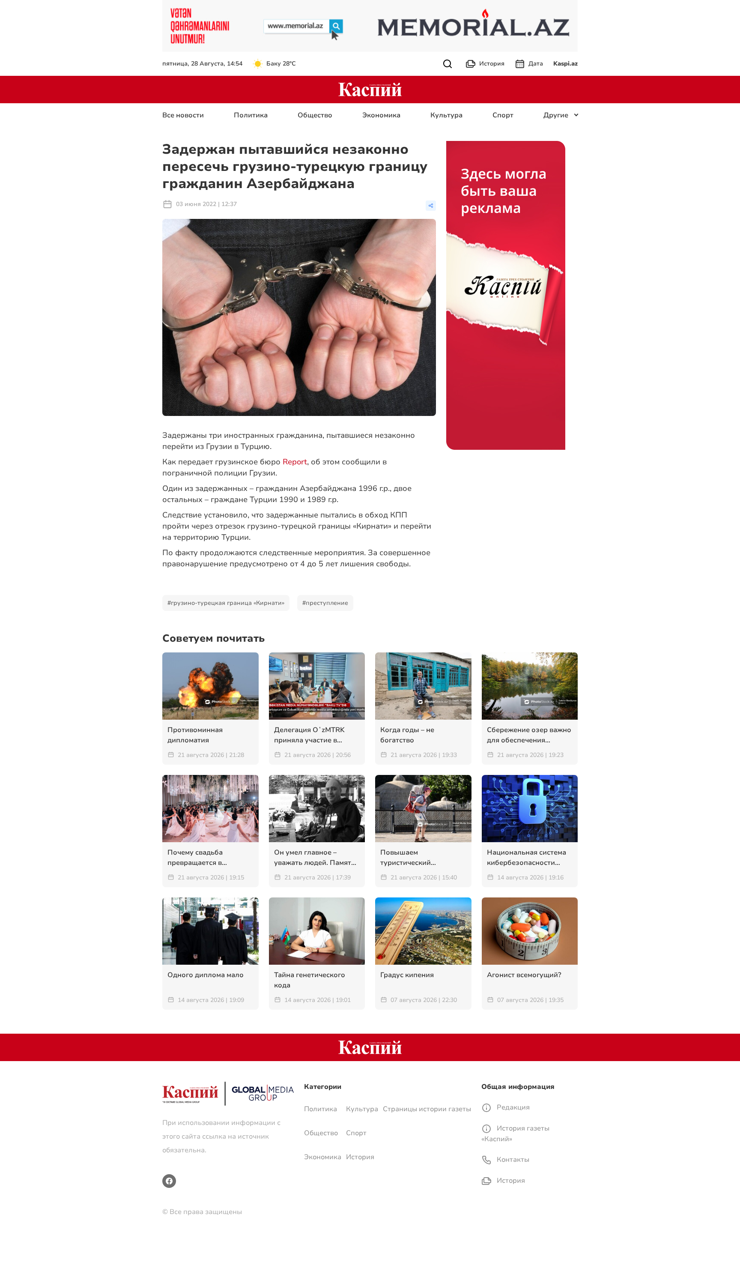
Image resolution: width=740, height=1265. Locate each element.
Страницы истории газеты (427, 1109)
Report (295, 462)
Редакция (512, 1107)
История (491, 64)
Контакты (512, 1159)
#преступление (325, 603)
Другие (555, 115)
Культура (446, 115)
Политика (251, 115)
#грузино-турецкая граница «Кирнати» (225, 603)
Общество (315, 115)
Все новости (183, 115)
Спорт (502, 115)
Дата (535, 64)
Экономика (381, 115)
